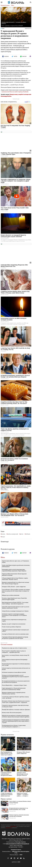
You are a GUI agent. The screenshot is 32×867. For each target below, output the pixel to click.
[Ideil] (16, 861)
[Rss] (24, 858)
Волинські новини (5, 5)
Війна (12, 5)
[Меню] (1, 2)
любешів (27, 534)
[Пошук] (30, 2)
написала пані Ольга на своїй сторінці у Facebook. (15, 91)
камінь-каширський (12, 534)
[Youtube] (21, 858)
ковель (3, 534)
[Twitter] (11, 858)
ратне (21, 534)
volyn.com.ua (13, 826)
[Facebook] (8, 858)
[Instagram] (14, 858)
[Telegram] (18, 858)
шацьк (3, 536)
